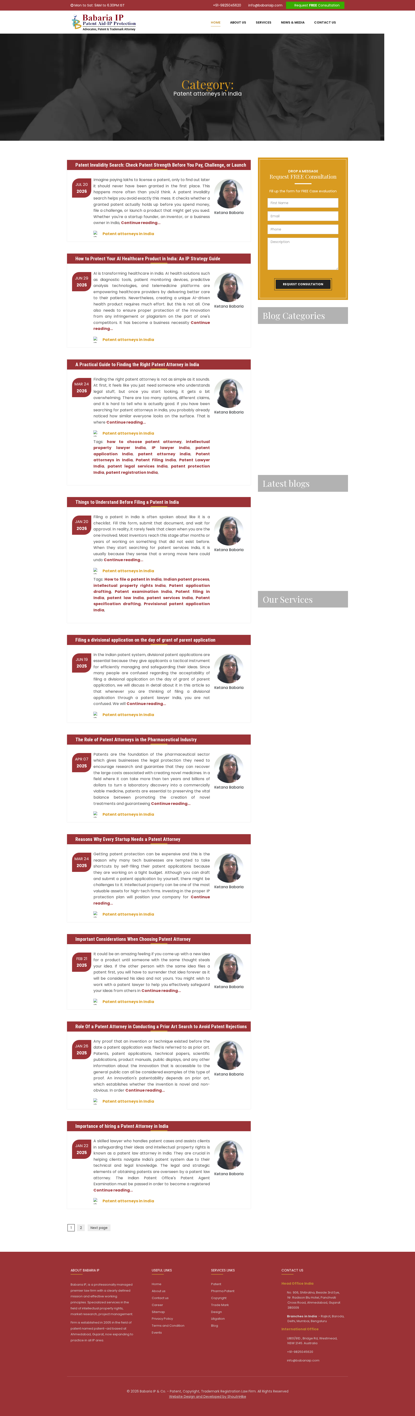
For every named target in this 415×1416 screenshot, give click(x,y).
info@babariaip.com (264, 5)
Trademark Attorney (281, 448)
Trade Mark (272, 640)
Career (157, 1305)
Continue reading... (140, 222)
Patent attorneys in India (128, 234)
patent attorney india (164, 454)
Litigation (271, 666)
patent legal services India (138, 466)
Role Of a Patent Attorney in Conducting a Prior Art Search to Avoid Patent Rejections (161, 1026)
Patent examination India (143, 591)
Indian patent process (186, 579)
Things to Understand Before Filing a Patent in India (127, 502)
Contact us (325, 22)
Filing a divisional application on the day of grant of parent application (145, 640)
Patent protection (279, 421)
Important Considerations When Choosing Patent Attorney (133, 939)
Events (157, 1332)
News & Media (293, 22)
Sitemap (158, 1312)
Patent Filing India (156, 460)
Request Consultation (316, 5)
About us (238, 22)
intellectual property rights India (129, 585)
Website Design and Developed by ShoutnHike (207, 1396)
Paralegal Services (279, 343)
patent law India (125, 598)
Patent (269, 356)
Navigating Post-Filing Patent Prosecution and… (300, 500)
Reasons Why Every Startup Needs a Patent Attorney (127, 839)
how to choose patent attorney (144, 441)
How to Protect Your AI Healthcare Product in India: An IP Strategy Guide (147, 258)
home (215, 22)
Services (263, 22)
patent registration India (132, 472)
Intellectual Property (281, 330)
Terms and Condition (168, 1325)
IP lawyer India (171, 447)
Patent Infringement (281, 382)
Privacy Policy (162, 1318)
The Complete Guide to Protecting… (295, 520)
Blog (214, 1325)
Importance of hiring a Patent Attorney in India (121, 1126)
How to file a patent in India (133, 579)
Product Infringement (282, 435)
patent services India (170, 598)
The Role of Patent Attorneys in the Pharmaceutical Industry (136, 739)
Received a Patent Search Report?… (295, 572)
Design (269, 653)
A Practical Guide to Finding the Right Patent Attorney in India (137, 364)
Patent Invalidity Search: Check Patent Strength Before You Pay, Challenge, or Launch (160, 165)
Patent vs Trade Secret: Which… (291, 537)
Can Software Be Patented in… (290, 555)
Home (156, 1284)
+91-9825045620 (226, 5)
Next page (99, 1227)
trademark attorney (281, 461)
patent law (272, 395)
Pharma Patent (222, 1291)
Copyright (272, 627)
